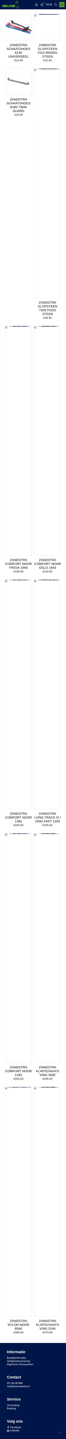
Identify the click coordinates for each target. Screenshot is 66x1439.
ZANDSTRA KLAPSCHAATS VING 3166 (47, 1324)
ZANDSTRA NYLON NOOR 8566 (18, 1324)
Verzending (13, 1405)
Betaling (11, 1408)
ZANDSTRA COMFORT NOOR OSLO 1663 (47, 563)
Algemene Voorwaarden (20, 1364)
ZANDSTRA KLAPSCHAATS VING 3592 (47, 1071)
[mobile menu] (61, 4)
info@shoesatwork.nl (18, 1386)
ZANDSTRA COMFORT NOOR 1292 (18, 1071)
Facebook (15, 1427)
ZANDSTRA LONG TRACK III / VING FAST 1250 (47, 817)
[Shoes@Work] (10, 4)
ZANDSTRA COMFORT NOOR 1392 (18, 817)
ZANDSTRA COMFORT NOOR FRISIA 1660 (18, 563)
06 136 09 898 (15, 1383)
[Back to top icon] (59, 1433)
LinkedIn (14, 1430)
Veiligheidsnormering (18, 1361)
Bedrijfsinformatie (16, 1358)
